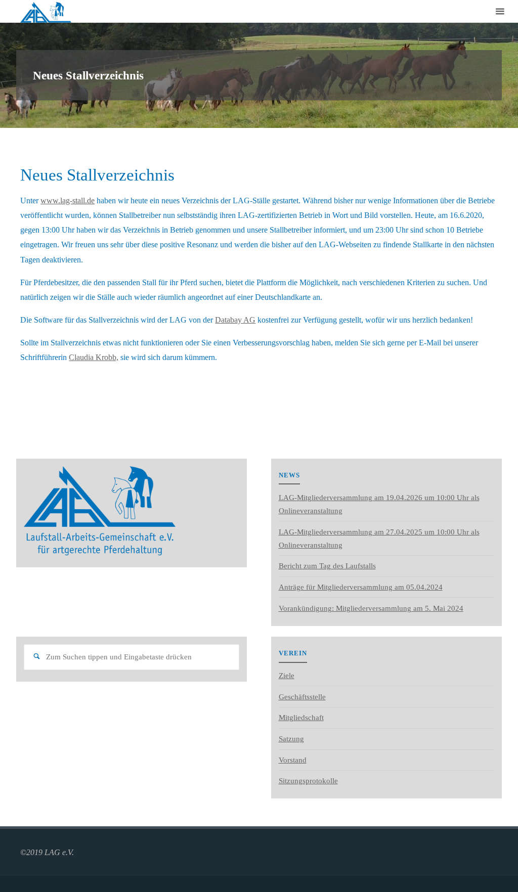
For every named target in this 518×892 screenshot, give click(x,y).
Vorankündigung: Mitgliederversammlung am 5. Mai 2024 (371, 608)
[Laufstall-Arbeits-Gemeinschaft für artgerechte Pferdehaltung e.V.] (45, 11)
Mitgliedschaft (301, 717)
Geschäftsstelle (302, 697)
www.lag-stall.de (67, 200)
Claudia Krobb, (93, 357)
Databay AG (235, 320)
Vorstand (293, 760)
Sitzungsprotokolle (308, 781)
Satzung (291, 739)
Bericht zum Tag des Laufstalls (327, 566)
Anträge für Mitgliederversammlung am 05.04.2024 (361, 587)
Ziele (286, 676)
